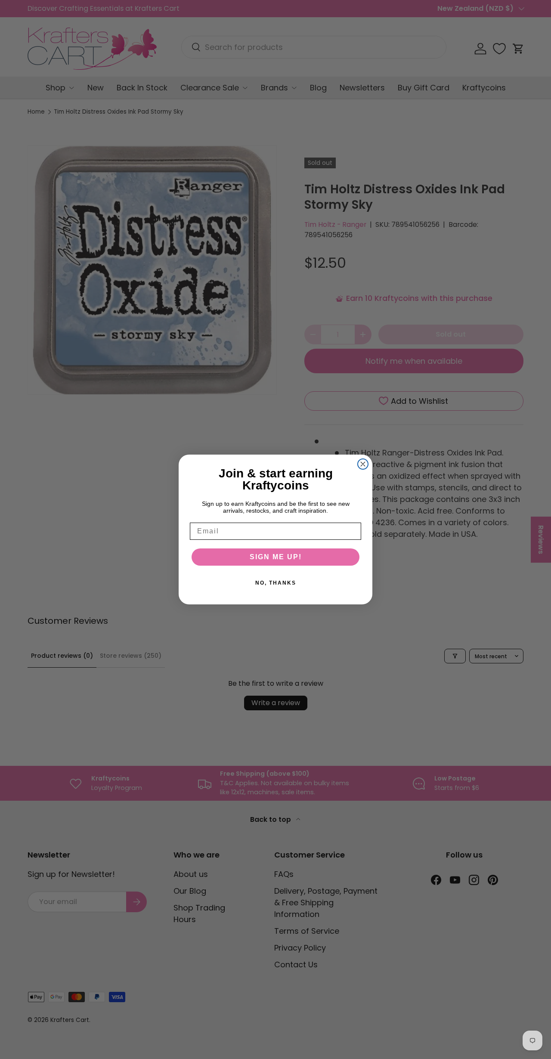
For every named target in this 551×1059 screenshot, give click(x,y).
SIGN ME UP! (276, 556)
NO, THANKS (275, 583)
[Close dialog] (363, 464)
